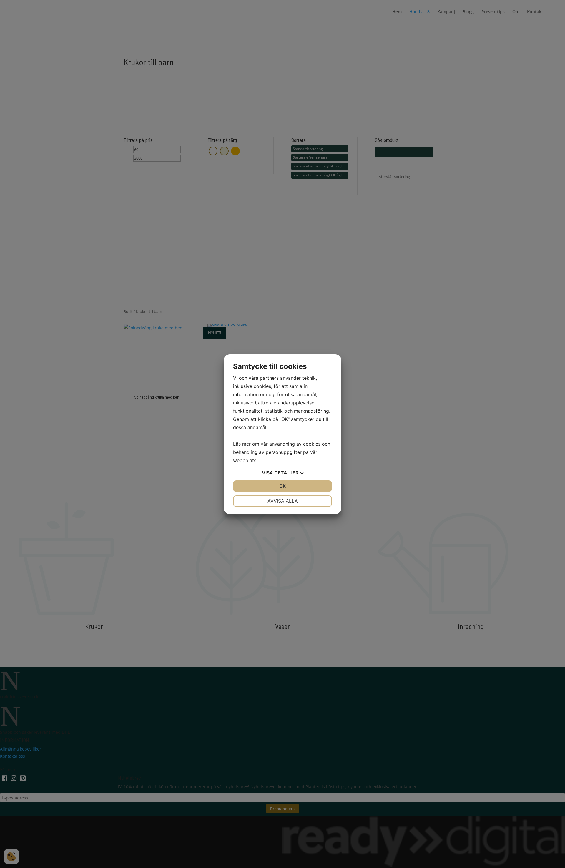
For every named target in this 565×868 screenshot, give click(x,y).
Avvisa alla (282, 501)
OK (282, 486)
